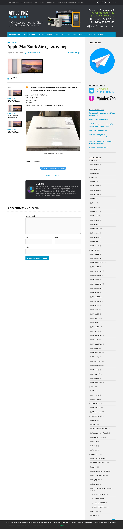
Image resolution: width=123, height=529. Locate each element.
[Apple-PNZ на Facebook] (105, 2)
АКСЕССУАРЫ (96, 416)
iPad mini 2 (95, 220)
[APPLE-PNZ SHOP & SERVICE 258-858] (61, 19)
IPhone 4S (95, 310)
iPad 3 (94, 198)
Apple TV (95, 420)
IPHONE (93, 250)
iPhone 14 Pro (96, 301)
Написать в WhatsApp (53, 175)
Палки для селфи (98, 437)
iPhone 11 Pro (96, 258)
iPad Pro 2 (95, 246)
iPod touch (95, 399)
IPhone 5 (95, 314)
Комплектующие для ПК (100, 471)
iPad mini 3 (95, 224)
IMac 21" (95, 164)
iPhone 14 (95, 292)
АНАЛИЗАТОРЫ (39, 2)
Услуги (94, 516)
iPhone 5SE (95, 327)
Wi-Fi (94, 424)
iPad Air (94, 207)
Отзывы (32, 34)
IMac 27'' (95, 169)
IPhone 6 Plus (96, 335)
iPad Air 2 (95, 211)
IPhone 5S (95, 322)
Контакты (59, 34)
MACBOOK (95, 403)
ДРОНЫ (80, 2)
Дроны (94, 467)
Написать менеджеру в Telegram (54, 168)
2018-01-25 (37, 53)
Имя (27, 237)
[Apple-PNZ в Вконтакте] (97, 2)
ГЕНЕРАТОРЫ (51, 2)
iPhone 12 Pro (96, 275)
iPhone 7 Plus (96, 352)
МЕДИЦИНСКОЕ (14, 2)
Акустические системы (99, 428)
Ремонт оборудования (75, 34)
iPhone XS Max (97, 382)
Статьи (94, 511)
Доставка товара (45, 34)
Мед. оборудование (98, 475)
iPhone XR (95, 374)
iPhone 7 (95, 348)
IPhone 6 (95, 331)
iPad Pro (95, 241)
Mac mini (95, 173)
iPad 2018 (95, 190)
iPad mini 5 (95, 233)
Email (57, 237)
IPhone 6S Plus (97, 344)
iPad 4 (94, 203)
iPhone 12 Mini (97, 271)
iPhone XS (95, 378)
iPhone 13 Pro (96, 288)
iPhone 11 (95, 254)
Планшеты (95, 484)
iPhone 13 (95, 280)
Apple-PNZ (27, 53)
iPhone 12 (95, 267)
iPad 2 (94, 181)
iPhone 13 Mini (97, 284)
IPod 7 (94, 391)
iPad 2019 (95, 194)
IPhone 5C (95, 318)
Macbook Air (12, 42)
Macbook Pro (96, 412)
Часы (94, 446)
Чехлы (94, 450)
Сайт (27, 247)
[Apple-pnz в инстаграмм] (101, 2)
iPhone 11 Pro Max (98, 262)
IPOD (93, 387)
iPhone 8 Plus (96, 361)
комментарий (30, 216)
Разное (94, 441)
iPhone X (95, 370)
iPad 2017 (95, 186)
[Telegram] (109, 2)
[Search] (114, 2)
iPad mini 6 (95, 237)
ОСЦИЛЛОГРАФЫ (26, 2)
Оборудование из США (17, 34)
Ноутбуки (95, 480)
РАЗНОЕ (94, 454)
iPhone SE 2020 (97, 365)
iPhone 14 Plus (97, 297)
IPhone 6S (95, 340)
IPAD (92, 177)
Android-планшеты (98, 458)
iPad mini (95, 216)
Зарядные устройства (99, 433)
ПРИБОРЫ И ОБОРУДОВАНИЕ (67, 2)
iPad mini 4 (95, 228)
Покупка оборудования (95, 34)
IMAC (93, 161)
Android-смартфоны (99, 462)
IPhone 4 (95, 305)
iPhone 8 (95, 357)
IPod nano (95, 395)
